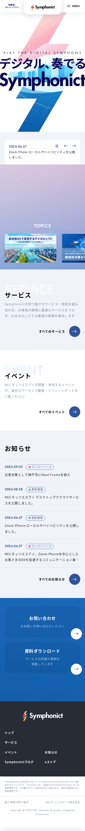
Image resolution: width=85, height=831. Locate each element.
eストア (50, 762)
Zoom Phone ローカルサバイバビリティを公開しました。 (42, 525)
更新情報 (37, 489)
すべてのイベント (52, 412)
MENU (76, 6)
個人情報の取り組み (17, 802)
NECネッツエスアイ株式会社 (63, 802)
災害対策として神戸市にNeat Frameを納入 (42, 471)
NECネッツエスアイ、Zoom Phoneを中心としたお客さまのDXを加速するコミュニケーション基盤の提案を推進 (42, 553)
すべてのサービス (52, 331)
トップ (9, 733)
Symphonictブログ (19, 762)
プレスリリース (42, 467)
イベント (11, 752)
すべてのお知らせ (52, 579)
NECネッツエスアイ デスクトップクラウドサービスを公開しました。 (42, 496)
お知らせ (51, 752)
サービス (11, 742)
